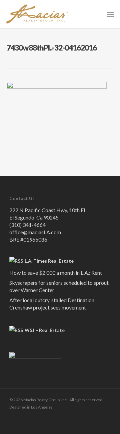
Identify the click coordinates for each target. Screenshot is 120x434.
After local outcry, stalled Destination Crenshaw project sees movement (51, 304)
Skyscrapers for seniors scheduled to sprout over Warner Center (59, 286)
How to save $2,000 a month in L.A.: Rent (55, 272)
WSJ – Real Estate (45, 330)
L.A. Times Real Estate (49, 261)
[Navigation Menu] (110, 14)
